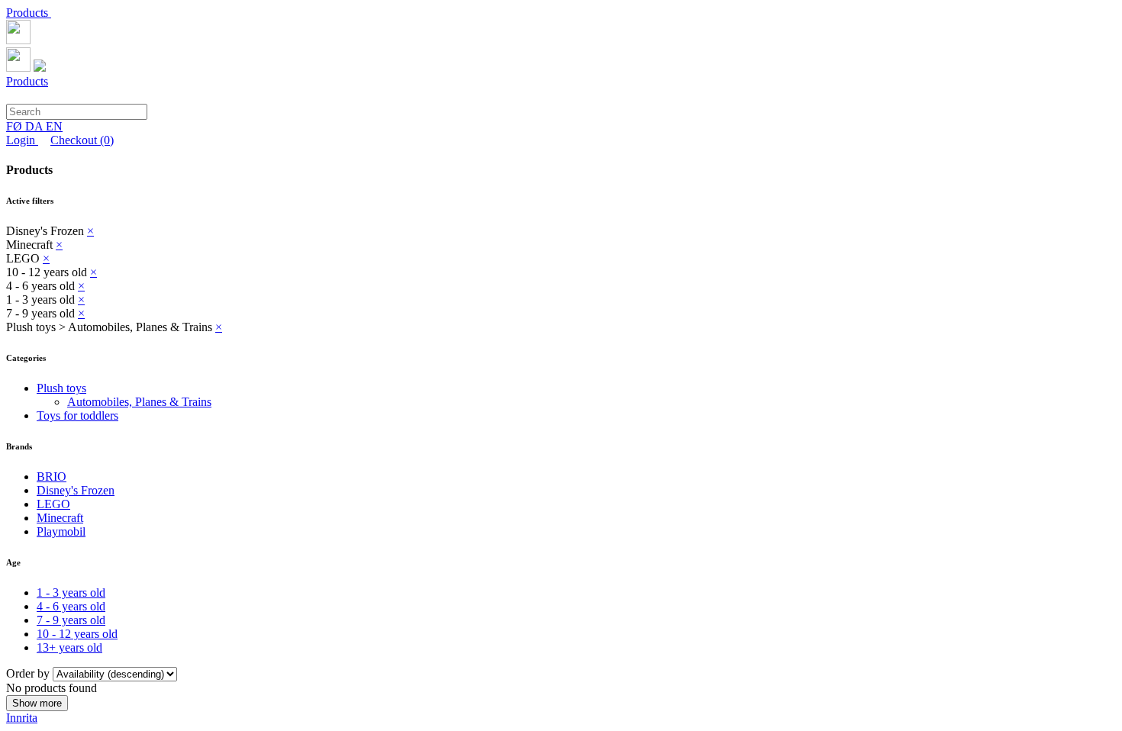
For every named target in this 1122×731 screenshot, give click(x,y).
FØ (15, 126)
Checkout (82, 140)
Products (28, 12)
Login (22, 140)
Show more (37, 703)
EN (54, 126)
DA (35, 126)
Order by (29, 673)
